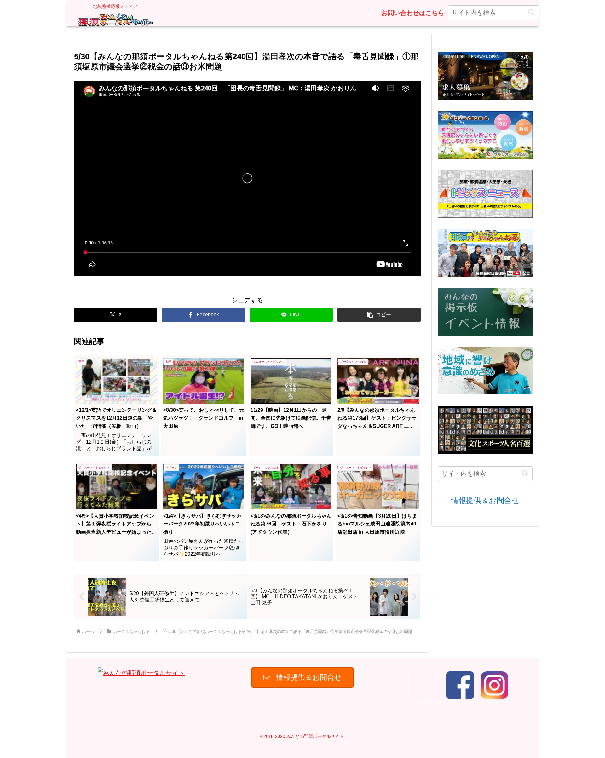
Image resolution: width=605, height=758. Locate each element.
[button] (531, 12)
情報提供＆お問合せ (485, 500)
